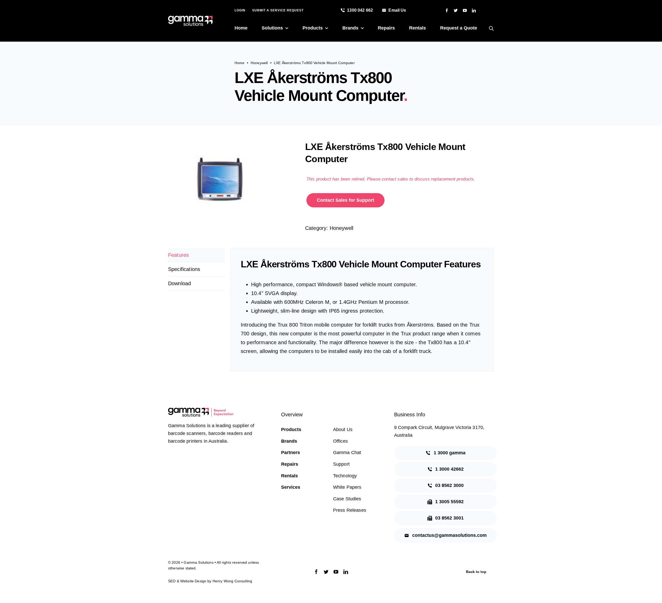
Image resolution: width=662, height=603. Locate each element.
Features (178, 255)
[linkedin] (474, 10)
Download (179, 283)
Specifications (184, 269)
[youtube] (465, 10)
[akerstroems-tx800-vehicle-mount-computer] (232, 179)
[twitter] (456, 10)
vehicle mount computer (388, 284)
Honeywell (341, 228)
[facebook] (447, 10)
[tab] (196, 255)
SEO (172, 581)
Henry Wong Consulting (232, 581)
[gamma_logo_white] (190, 18)
